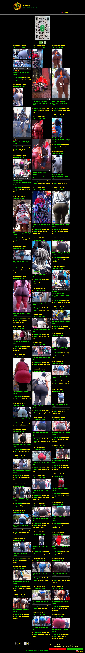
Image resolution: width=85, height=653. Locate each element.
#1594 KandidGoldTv (58, 558)
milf (29, 80)
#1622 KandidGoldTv (19, 276)
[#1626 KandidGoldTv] (41, 257)
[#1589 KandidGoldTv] (41, 621)
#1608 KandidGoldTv (19, 429)
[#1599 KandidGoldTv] (22, 518)
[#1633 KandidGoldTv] (57, 127)
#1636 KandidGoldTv (38, 45)
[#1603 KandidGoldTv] (41, 484)
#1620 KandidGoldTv (58, 307)
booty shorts (66, 383)
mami (63, 183)
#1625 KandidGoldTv (58, 238)
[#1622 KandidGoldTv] (22, 296)
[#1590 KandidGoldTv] (22, 603)
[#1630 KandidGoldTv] (22, 164)
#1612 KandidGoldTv (58, 389)
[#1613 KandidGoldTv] (41, 388)
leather (48, 183)
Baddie (60, 147)
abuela (21, 451)
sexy (14, 272)
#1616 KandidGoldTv (38, 342)
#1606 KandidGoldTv (38, 447)
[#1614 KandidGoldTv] (61, 369)
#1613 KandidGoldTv (38, 369)
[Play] (14, 68)
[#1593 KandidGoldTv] (22, 575)
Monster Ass (27, 189)
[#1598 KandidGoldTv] (41, 540)
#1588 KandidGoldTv (58, 614)
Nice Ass (65, 231)
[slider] (21, 68)
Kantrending (26, 77)
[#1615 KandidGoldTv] (22, 374)
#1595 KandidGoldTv (38, 558)
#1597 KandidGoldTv (58, 532)
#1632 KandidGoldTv (38, 116)
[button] (22, 64)
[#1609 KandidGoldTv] (61, 426)
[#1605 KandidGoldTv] (22, 464)
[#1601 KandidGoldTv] (61, 510)
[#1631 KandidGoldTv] (57, 164)
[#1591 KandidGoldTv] (61, 595)
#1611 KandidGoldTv (19, 403)
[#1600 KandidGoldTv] (41, 512)
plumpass (16, 350)
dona (26, 80)
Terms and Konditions (48, 12)
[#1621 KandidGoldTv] (41, 296)
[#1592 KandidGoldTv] (41, 595)
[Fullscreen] (29, 68)
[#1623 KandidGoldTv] (61, 274)
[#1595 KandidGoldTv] (41, 566)
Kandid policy (38, 12)
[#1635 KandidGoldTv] (57, 58)
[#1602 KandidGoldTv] (22, 492)
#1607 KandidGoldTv (58, 445)
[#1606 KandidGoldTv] (41, 456)
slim (33, 338)
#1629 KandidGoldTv (38, 187)
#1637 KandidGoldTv (19, 45)
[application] (22, 65)
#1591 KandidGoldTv (58, 586)
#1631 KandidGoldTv (58, 151)
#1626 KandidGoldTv (38, 238)
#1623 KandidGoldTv (58, 266)
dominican (22, 80)
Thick (47, 310)
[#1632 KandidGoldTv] (37, 129)
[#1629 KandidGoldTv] (41, 207)
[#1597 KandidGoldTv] (61, 540)
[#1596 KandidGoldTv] (22, 547)
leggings (60, 231)
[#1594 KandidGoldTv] (61, 567)
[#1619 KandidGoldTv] (41, 323)
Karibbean (64, 260)
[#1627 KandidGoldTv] (22, 215)
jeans (63, 147)
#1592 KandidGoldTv (38, 586)
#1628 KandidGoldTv (58, 188)
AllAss (45, 231)
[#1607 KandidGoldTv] (61, 454)
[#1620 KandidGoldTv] (61, 315)
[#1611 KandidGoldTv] (22, 411)
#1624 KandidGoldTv (19, 246)
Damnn (47, 469)
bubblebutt (22, 149)
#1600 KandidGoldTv (38, 504)
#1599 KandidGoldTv (19, 510)
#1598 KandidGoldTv (38, 532)
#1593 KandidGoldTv (19, 566)
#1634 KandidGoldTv (19, 84)
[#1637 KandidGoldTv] (22, 54)
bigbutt (21, 189)
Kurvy (67, 147)
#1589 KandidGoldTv (38, 613)
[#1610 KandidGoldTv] (41, 426)
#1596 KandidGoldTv (19, 538)
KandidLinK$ (57, 12)
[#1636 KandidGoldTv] (37, 58)
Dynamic (42, 527)
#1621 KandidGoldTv (38, 288)
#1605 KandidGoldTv (19, 456)
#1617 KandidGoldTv (58, 333)
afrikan (40, 231)
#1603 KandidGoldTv (38, 475)
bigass (40, 110)
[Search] (71, 12)
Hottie (40, 310)
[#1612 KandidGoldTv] (61, 398)
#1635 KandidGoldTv (58, 45)
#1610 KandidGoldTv (38, 417)
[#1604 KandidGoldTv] (61, 482)
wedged (54, 441)
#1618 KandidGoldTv (19, 326)
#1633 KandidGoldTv (58, 115)
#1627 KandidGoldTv (19, 196)
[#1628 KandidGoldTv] (61, 207)
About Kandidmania (29, 12)
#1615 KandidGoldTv (19, 355)
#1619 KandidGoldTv (38, 314)
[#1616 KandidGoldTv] (41, 351)
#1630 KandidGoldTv (19, 155)
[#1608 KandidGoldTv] (22, 438)
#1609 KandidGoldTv (58, 417)
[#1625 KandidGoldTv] (61, 246)
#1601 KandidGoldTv (58, 502)
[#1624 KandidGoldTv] (22, 255)
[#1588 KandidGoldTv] (61, 623)
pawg (14, 191)
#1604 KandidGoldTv (58, 474)
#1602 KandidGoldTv (19, 484)
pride (68, 110)
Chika (59, 260)
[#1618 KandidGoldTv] (22, 335)
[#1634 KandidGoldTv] (18, 97)
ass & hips (26, 532)
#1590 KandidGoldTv (19, 595)
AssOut (60, 110)
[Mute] (27, 68)
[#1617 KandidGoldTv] (61, 341)
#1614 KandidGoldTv (58, 361)
